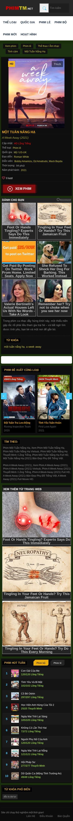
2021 (24, 170)
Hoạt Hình (28, 34)
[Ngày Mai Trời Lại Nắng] (15, 753)
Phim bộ (61, 22)
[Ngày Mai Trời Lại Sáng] (15, 719)
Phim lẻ (44, 22)
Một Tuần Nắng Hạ (35, 51)
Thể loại (9, 22)
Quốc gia (27, 22)
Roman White (21, 156)
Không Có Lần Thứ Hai (34, 727)
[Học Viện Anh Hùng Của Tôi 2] (15, 707)
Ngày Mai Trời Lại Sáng (34, 716)
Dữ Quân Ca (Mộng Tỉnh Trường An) (41, 773)
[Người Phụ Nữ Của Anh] (15, 742)
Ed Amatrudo (40, 161)
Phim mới (10, 34)
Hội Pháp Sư (28, 762)
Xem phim (23, 188)
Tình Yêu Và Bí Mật (31, 682)
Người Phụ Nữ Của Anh (34, 739)
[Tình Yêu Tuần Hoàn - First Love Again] (54, 397)
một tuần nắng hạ (14, 346)
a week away (33, 346)
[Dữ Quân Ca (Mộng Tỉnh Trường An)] (15, 776)
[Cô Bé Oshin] (15, 696)
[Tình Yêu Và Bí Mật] (15, 685)
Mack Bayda (55, 161)
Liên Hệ (30, 816)
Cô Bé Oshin (28, 693)
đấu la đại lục (10, 796)
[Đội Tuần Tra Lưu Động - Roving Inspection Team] (19, 397)
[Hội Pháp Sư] (15, 765)
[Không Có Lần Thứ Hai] (15, 730)
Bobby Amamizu (23, 161)
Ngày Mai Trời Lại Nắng (34, 750)
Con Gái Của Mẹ (30, 670)
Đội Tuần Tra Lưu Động (17, 422)
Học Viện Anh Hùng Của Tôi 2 (37, 705)
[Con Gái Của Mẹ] (15, 673)
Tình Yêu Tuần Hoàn (50, 422)
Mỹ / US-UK (20, 152)
